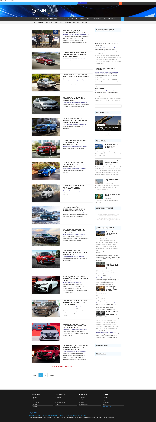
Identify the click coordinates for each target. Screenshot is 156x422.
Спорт (82, 19)
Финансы (59, 399)
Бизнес (59, 397)
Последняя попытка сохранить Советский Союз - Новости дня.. (113, 264)
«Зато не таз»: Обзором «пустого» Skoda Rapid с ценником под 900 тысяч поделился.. (75, 302)
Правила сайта (108, 401)
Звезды (83, 402)
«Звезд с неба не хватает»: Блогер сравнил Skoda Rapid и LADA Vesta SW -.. (76, 76)
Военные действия (94, 19)
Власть (35, 397)
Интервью (83, 397)
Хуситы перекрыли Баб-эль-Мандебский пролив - (113, 180)
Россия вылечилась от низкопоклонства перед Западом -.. (113, 313)
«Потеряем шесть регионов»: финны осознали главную (106, 87)
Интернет (41, 22)
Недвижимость (61, 402)
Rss (105, 404)
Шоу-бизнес (84, 399)
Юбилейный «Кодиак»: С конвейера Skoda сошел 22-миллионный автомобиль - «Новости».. (75, 347)
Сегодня (45, 19)
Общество (36, 402)
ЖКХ (58, 404)
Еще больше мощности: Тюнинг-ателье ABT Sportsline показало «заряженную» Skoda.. (74, 325)
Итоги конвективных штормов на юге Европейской (111, 146)
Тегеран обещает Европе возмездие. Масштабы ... (108, 128)
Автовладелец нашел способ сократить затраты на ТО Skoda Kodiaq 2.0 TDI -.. (74, 230)
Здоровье (68, 22)
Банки (58, 401)
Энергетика (75, 22)
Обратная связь (108, 399)
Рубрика (82, 3)
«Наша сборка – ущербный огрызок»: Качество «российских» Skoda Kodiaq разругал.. (75, 120)
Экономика (64, 19)
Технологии (49, 22)
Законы (35, 399)
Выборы (35, 406)
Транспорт (84, 22)
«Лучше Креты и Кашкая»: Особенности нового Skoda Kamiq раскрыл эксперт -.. (75, 252)
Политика (54, 19)
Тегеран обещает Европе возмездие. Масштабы (106, 44)
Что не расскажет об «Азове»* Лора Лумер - (112, 161)
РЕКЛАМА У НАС (107, 406)
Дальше (52, 375)
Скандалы (83, 401)
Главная (36, 19)
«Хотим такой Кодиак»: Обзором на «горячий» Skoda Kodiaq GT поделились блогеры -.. (75, 142)
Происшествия (109, 19)
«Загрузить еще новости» (62, 366)
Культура (74, 19)
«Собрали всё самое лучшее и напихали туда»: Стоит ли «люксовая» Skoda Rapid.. (73, 187)
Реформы (35, 401)
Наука (61, 22)
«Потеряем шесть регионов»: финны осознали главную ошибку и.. (111, 288)
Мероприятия (84, 404)
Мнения (35, 404)
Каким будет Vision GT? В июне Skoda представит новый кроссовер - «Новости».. (76, 278)
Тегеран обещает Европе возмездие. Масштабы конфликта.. (112, 234)
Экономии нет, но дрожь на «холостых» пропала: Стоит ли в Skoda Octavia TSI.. (74, 98)
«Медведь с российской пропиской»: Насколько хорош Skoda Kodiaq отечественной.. (74, 209)
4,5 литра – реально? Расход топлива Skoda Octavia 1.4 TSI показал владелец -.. (73, 164)
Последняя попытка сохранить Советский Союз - (105, 68)
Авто (34, 22)
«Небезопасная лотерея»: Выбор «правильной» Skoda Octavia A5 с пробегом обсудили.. (74, 54)
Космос (56, 22)
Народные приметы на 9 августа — (112, 195)
